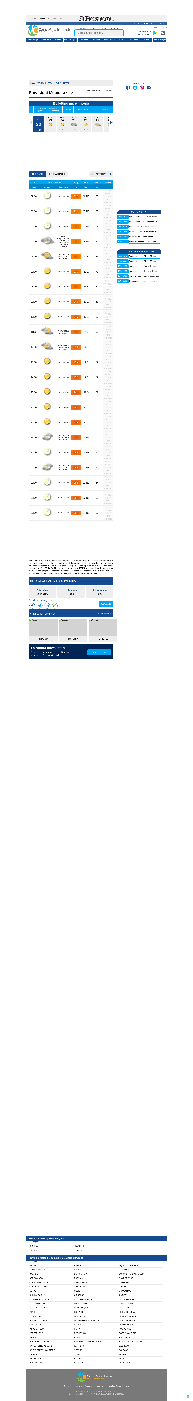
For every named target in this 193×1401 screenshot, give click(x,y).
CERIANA (123, 1286)
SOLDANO (124, 1350)
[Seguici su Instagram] (142, 87)
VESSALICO (79, 1363)
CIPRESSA (79, 1295)
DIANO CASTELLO (82, 1303)
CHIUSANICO (125, 1291)
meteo (83, 28)
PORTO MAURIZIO (127, 1333)
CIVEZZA (123, 1295)
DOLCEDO (124, 1308)
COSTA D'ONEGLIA (83, 1299)
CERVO (32, 1291)
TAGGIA (33, 1354)
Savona (79, 1250)
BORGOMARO (36, 1278)
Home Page (32, 40)
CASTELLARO (80, 1286)
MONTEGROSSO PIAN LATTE (88, 1320)
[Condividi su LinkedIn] (47, 606)
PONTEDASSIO (36, 1333)
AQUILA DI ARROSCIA (129, 1265)
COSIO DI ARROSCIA (39, 1299)
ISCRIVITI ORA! (99, 652)
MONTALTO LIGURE (38, 1320)
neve (104, 28)
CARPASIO (124, 1282)
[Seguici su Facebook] (128, 87)
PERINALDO (79, 1325)
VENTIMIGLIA (35, 1363)
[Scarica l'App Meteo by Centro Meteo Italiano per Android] (155, 32)
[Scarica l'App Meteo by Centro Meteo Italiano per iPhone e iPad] (163, 32)
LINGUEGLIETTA (127, 1312)
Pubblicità (88, 1386)
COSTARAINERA (126, 1299)
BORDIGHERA (80, 1274)
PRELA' (32, 1337)
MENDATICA (80, 1316)
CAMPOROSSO (126, 1278)
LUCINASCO (35, 1316)
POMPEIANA (125, 1329)
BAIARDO (33, 1274)
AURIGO (78, 1270)
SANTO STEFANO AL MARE (42, 1350)
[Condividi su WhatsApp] (55, 606)
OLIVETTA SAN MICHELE (130, 1320)
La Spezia (80, 1246)
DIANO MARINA (126, 1303)
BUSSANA (78, 1278)
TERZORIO (79, 1354)
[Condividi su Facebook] (32, 606)
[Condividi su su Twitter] (40, 606)
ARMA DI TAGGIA (37, 1270)
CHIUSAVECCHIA (37, 1295)
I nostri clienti (77, 1386)
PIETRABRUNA (126, 1325)
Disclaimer (99, 1386)
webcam (93, 28)
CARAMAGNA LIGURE (39, 1282)
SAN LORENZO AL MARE (40, 1346)
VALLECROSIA (81, 1358)
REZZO (77, 1337)
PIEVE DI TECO (36, 1329)
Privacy (127, 1386)
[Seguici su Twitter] (135, 87)
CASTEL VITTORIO (38, 1286)
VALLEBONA (35, 1358)
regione (114, 28)
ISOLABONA (79, 1312)
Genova (33, 1246)
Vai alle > (105, 613)
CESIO (77, 1291)
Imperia (33, 1250)
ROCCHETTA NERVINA (40, 1341)
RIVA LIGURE (125, 1337)
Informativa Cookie (114, 1386)
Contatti (160, 23)
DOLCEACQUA (81, 1308)
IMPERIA (33, 1312)
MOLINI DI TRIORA (127, 1316)
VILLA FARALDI (126, 1363)
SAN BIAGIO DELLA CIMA (130, 1341)
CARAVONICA (80, 1282)
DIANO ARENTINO (37, 1303)
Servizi (66, 1386)
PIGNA (77, 1329)
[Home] (49, 35)
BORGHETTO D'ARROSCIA (131, 1274)
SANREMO (124, 1346)
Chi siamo (136, 23)
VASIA (121, 1358)
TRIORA (122, 1354)
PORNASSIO (80, 1333)
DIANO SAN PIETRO (38, 1308)
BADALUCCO (125, 1270)
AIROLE (33, 1265)
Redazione (148, 23)
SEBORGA (79, 1350)
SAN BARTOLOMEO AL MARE (88, 1341)
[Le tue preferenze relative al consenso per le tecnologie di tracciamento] (188, 1396)
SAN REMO (79, 1346)
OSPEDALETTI (36, 1325)
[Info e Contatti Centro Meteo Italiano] (148, 87)
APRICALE (79, 1265)
